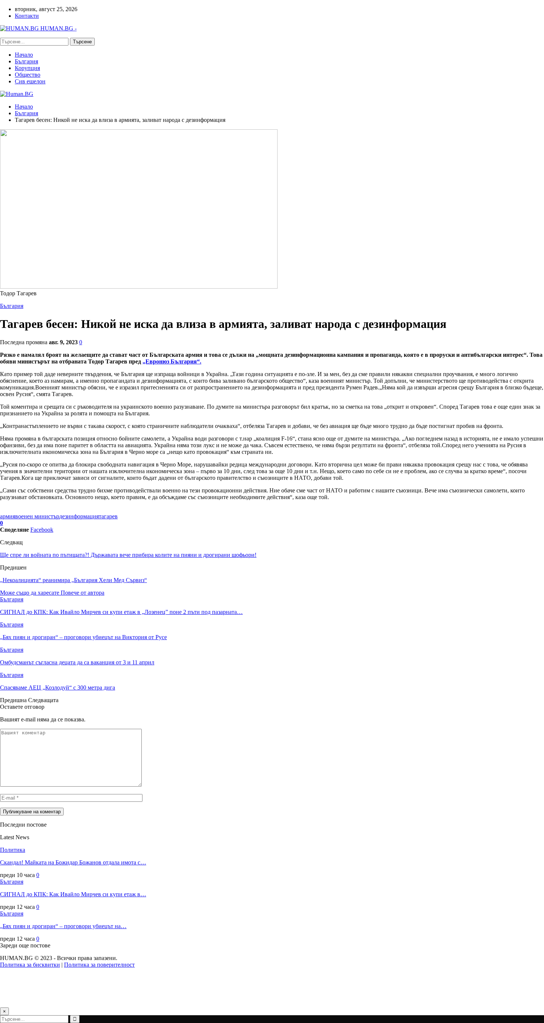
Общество (27, 75)
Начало (24, 55)
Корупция (27, 68)
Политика (12, 850)
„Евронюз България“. (171, 361)
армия (7, 516)
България (26, 61)
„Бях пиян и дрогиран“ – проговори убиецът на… (63, 926)
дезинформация (79, 516)
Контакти (27, 16)
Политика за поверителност (99, 964)
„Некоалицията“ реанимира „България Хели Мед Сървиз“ (73, 580)
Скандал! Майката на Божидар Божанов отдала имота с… (73, 862)
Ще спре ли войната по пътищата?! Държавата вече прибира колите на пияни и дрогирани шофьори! (128, 555)
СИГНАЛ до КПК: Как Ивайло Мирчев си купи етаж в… (73, 894)
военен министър (37, 516)
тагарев (108, 516)
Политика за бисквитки (30, 964)
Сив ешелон (30, 81)
